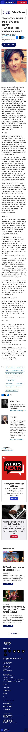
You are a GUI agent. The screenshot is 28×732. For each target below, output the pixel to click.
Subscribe (14, 537)
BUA (7, 370)
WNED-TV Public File (7, 715)
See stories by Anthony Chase (18, 410)
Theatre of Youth (10, 380)
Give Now (22, 2)
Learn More (14, 498)
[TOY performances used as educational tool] (13, 556)
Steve (7, 386)
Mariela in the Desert (11, 390)
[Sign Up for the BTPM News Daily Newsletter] (14, 512)
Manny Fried (9, 377)
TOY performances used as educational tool (13, 568)
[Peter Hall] (4, 419)
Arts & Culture (18, 12)
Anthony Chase (7, 35)
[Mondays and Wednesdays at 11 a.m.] (14, 468)
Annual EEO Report (7, 706)
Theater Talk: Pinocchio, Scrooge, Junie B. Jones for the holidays (14, 609)
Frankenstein (9, 383)
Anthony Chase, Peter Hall (8, 615)
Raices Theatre (16, 386)
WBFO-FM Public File (7, 719)
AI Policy (5, 693)
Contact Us (5, 684)
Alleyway (18, 377)
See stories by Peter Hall (16, 439)
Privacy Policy (6, 687)
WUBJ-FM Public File (7, 721)
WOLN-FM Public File (7, 720)
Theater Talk (20, 367)
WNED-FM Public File (7, 716)
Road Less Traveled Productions (14, 373)
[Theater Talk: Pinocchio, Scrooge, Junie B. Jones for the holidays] (13, 596)
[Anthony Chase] (4, 403)
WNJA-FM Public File (8, 718)
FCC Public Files (6, 709)
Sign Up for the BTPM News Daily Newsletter (14, 523)
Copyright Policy (7, 690)
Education (5, 565)
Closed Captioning (7, 703)
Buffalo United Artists (17, 370)
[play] (2, 730)
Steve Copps (19, 383)
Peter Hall (13, 417)
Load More (14, 633)
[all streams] (26, 730)
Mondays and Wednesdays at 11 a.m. (14, 485)
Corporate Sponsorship (8, 700)
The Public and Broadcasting (9, 722)
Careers (5, 696)
